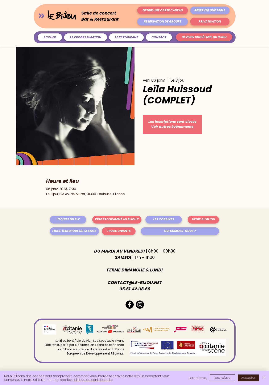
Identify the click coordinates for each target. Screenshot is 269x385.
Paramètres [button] (198, 378)
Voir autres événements (172, 126)
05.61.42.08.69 (134, 289)
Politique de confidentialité (93, 380)
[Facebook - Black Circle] (129, 304)
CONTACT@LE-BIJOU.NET (135, 283)
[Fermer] (263, 378)
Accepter (248, 378)
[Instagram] (140, 304)
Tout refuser (223, 378)
